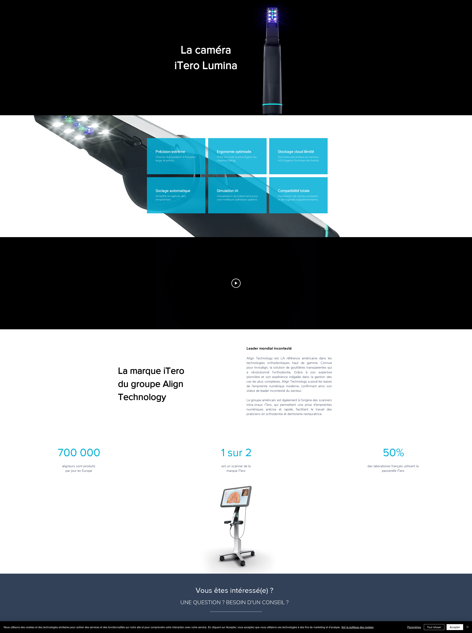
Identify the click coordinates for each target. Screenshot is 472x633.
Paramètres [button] (414, 627)
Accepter (455, 627)
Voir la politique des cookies (357, 627)
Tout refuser (434, 627)
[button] (236, 527)
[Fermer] (467, 627)
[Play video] (236, 283)
